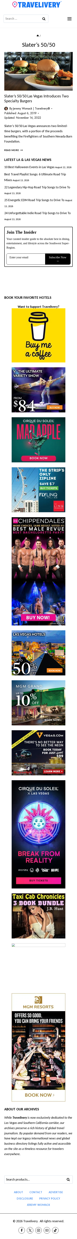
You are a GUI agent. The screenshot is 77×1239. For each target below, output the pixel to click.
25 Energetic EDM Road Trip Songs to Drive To (34, 200)
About (18, 1192)
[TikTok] (55, 1230)
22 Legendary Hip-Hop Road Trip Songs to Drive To (37, 187)
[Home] (37, 36)
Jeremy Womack (38, 1205)
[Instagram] (38, 1230)
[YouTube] (47, 1230)
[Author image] (6, 108)
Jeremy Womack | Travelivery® (31, 108)
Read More (13, 150)
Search (69, 1180)
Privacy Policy (49, 1198)
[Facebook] (21, 1230)
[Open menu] (69, 18)
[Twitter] (30, 1230)
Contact (36, 1192)
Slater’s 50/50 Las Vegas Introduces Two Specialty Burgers (36, 98)
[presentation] (38, 71)
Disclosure (25, 1198)
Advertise (56, 1192)
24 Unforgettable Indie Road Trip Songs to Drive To (37, 213)
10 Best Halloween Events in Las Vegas (29, 167)
